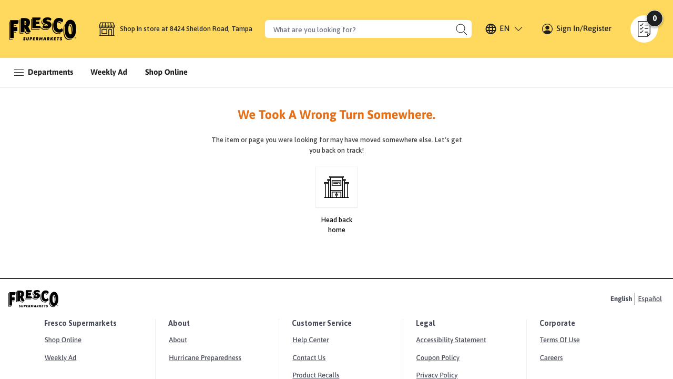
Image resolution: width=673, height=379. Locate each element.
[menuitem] (108, 72)
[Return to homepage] (42, 29)
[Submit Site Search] (461, 29)
